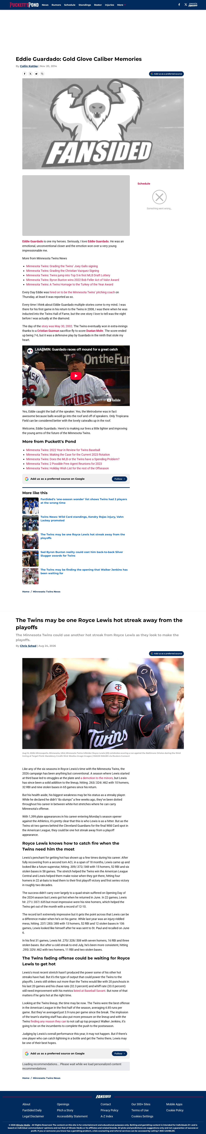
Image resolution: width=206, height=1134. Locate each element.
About (26, 1104)
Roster (98, 4)
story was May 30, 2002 (56, 326)
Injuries (109, 4)
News (45, 4)
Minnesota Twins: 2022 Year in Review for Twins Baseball (63, 450)
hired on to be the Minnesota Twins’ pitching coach (82, 292)
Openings (63, 1104)
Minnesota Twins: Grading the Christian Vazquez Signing (62, 270)
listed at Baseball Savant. (90, 990)
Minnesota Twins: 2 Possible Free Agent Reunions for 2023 (64, 463)
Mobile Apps (174, 1104)
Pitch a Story (65, 1110)
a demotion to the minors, (97, 778)
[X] (186, 4)
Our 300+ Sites (140, 1104)
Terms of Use (140, 1110)
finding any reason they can (48, 1021)
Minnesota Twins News (46, 591)
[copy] (42, 73)
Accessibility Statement (72, 1116)
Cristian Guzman (48, 330)
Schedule (69, 4)
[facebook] (179, 4)
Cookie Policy (175, 1110)
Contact (106, 1104)
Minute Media (23, 1125)
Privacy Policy (109, 1110)
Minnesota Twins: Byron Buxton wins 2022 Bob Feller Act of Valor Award (72, 280)
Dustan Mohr (94, 330)
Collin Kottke (29, 66)
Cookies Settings (142, 1116)
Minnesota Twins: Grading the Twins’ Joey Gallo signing (62, 266)
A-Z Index (107, 1116)
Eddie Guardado (32, 241)
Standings (85, 4)
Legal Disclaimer (33, 1116)
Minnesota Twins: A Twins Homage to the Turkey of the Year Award (69, 284)
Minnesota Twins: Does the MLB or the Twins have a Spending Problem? (73, 459)
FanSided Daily (32, 1110)
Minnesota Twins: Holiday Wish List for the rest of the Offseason (67, 468)
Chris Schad (28, 645)
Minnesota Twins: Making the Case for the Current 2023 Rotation (68, 454)
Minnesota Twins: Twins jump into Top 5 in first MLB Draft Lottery (68, 275)
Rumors (56, 4)
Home (25, 591)
